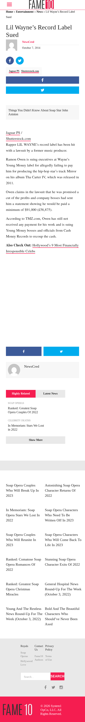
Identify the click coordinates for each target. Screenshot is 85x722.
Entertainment (25, 11)
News (40, 11)
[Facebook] (10, 60)
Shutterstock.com (30, 71)
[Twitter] (20, 60)
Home (9, 11)
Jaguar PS (14, 71)
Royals (24, 646)
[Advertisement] (42, 300)
